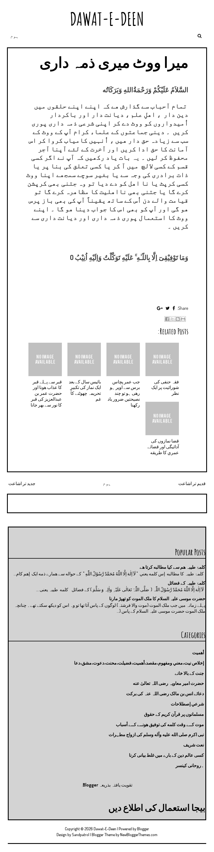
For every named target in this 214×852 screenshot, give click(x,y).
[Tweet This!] (167, 308)
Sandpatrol (80, 834)
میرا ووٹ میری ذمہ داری (114, 62)
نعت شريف (193, 745)
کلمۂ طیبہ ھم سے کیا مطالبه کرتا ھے (172, 567)
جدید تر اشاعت (21, 483)
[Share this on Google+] (159, 308)
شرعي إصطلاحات (187, 704)
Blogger (90, 785)
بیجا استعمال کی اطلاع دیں (156, 807)
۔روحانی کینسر (190, 765)
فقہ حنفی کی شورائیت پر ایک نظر (165, 387)
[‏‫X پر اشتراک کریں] (172, 319)
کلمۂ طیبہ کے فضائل (186, 583)
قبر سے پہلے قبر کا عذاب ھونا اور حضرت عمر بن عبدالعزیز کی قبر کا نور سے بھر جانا (46, 393)
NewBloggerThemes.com (138, 834)
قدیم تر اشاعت (192, 483)
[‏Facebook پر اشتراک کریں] (167, 319)
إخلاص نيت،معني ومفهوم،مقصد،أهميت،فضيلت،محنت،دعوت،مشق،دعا (139, 663)
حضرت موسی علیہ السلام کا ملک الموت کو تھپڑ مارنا (157, 598)
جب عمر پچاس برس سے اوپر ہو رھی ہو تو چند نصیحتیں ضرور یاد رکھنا (124, 393)
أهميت (198, 652)
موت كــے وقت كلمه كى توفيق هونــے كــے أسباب (160, 724)
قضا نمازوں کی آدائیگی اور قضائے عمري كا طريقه (163, 446)
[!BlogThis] (178, 319)
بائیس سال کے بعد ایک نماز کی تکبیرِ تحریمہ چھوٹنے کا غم (85, 390)
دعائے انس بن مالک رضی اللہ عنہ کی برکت (165, 693)
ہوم (14, 36)
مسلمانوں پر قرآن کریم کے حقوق (174, 714)
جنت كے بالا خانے (189, 673)
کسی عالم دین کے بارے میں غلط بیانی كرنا (166, 755)
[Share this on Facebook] (173, 308)
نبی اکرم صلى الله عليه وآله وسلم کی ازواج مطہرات (156, 734)
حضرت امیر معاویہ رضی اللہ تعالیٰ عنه (168, 683)
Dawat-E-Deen (107, 19)
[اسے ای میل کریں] (183, 319)
